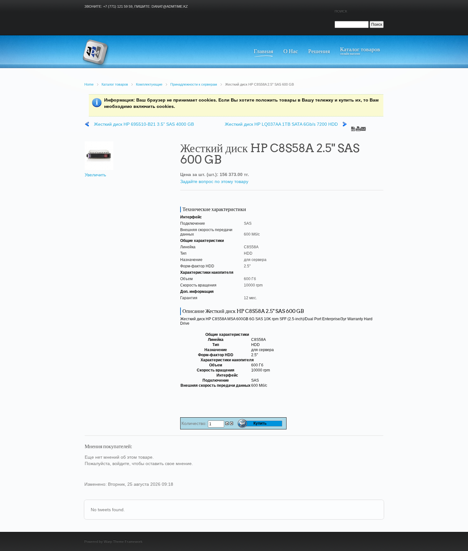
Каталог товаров (115, 84)
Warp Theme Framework (123, 541)
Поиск (341, 11)
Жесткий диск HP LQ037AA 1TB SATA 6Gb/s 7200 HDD (281, 124)
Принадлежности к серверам (193, 84)
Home (89, 84)
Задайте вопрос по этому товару (214, 181)
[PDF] (353, 127)
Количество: (194, 423)
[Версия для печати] (358, 127)
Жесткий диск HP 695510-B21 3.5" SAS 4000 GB (144, 124)
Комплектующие (149, 84)
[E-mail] (363, 127)
